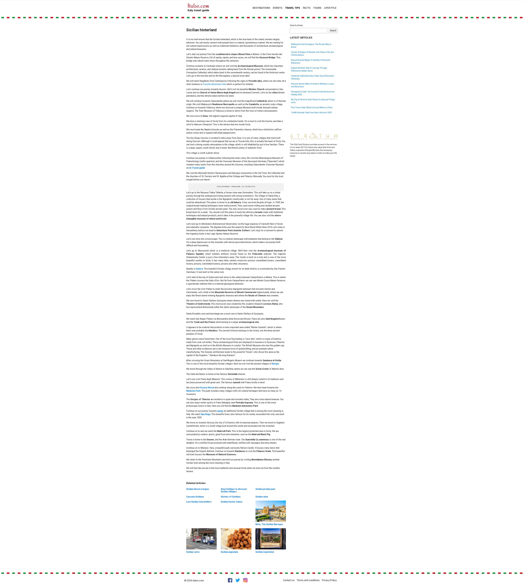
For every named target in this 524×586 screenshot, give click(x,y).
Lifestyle (330, 7)
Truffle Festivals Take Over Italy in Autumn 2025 (311, 112)
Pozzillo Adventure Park (214, 84)
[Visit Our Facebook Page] (230, 580)
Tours (317, 7)
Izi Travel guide (197, 168)
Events (277, 7)
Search (333, 30)
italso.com (198, 580)
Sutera (199, 268)
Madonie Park (193, 391)
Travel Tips (292, 7)
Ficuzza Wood (207, 387)
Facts (306, 7)
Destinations (261, 7)
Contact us (289, 580)
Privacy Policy (329, 580)
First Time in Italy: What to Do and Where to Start (311, 107)
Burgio (275, 363)
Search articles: (296, 25)
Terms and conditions (308, 580)
